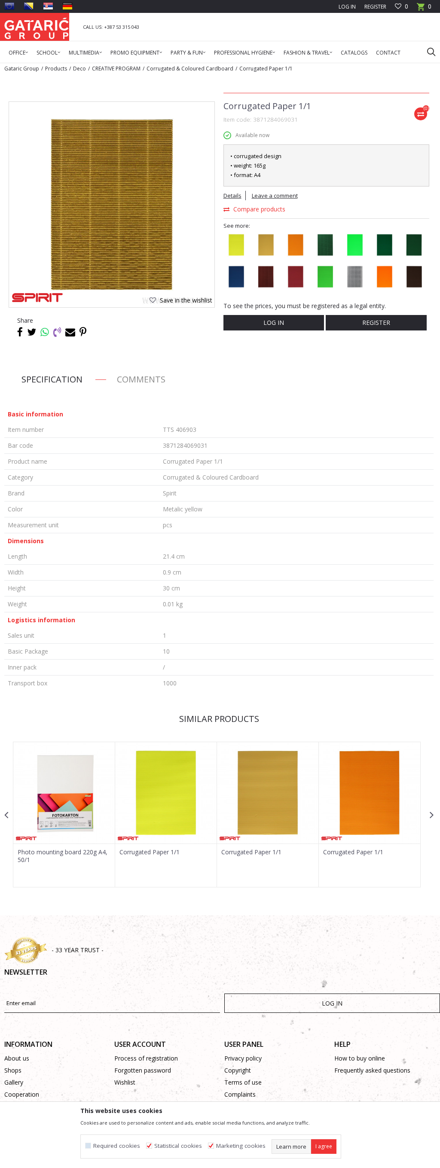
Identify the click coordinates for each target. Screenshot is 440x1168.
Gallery (13, 1082)
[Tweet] (31, 332)
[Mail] (70, 332)
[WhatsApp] (44, 332)
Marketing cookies (241, 1146)
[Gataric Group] (36, 27)
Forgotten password (142, 1070)
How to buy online (359, 1058)
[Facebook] (20, 332)
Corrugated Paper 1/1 (149, 852)
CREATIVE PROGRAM (116, 68)
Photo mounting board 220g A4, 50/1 (62, 856)
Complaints (240, 1094)
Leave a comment (275, 195)
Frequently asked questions (372, 1070)
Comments (141, 379)
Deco (79, 68)
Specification (51, 379)
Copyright (237, 1070)
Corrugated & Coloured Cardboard (190, 68)
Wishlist (124, 1082)
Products (56, 68)
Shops (12, 1070)
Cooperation (21, 1094)
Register (375, 6)
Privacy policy (243, 1058)
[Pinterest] (82, 332)
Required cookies (116, 1146)
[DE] (67, 6)
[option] (111, 204)
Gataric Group (21, 68)
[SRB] (48, 6)
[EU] (9, 6)
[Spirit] (37, 297)
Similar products (219, 719)
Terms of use (243, 1082)
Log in (273, 322)
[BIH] (29, 6)
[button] (427, 51)
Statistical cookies (178, 1146)
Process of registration (146, 1058)
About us (16, 1058)
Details (232, 195)
